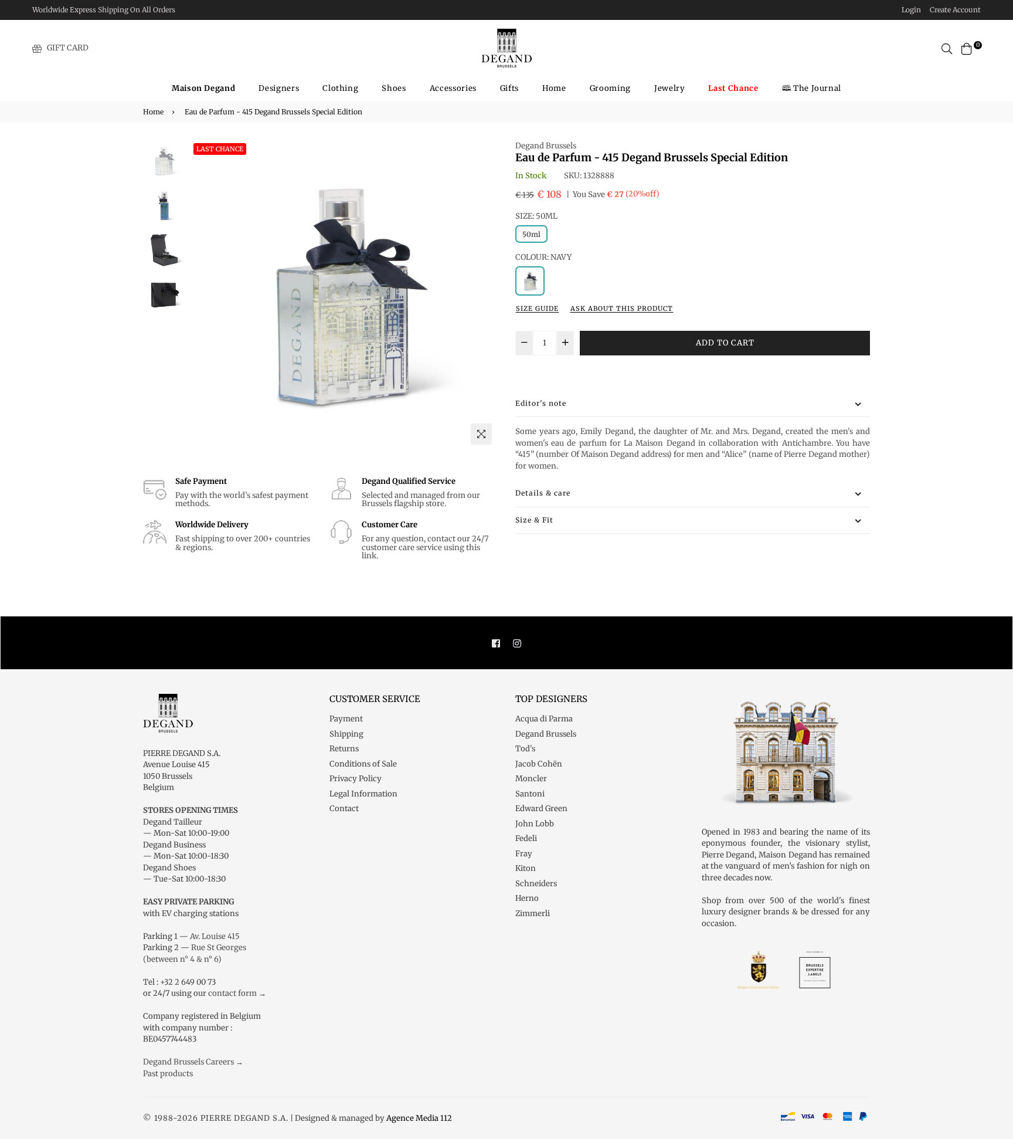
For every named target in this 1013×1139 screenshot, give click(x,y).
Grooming (610, 88)
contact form (232, 993)
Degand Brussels (545, 146)
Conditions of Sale (363, 764)
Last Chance (219, 149)
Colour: (543, 257)
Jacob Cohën (538, 764)
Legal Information (363, 794)
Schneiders (536, 884)
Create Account (955, 9)
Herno (527, 898)
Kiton (525, 868)
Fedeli (526, 838)
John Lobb (534, 824)
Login (911, 9)
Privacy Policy (355, 779)
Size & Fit (534, 520)
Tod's (525, 749)
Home (554, 88)
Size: (536, 216)
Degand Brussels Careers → (193, 1062)
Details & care (542, 493)
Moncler (531, 779)
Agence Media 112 (419, 1118)
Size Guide (537, 308)
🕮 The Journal (811, 88)
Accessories (453, 88)
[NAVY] (530, 281)
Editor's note (540, 403)
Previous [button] (202, 295)
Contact (344, 808)
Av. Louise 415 (215, 936)
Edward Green (541, 808)
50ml (531, 234)
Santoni (530, 794)
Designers (279, 88)
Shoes (394, 88)
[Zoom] (481, 434)
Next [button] (483, 295)
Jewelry (669, 88)
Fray (523, 854)
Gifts (509, 88)
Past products (168, 1074)
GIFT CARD (68, 48)
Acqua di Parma (544, 719)
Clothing (340, 88)
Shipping (346, 734)
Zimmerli (532, 913)
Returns (344, 749)
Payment (346, 719)
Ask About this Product (621, 308)
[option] (343, 295)
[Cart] (966, 48)
